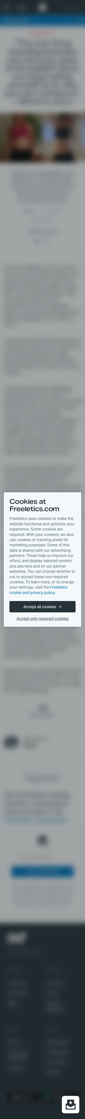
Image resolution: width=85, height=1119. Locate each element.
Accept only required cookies (43, 618)
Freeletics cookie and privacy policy (38, 590)
